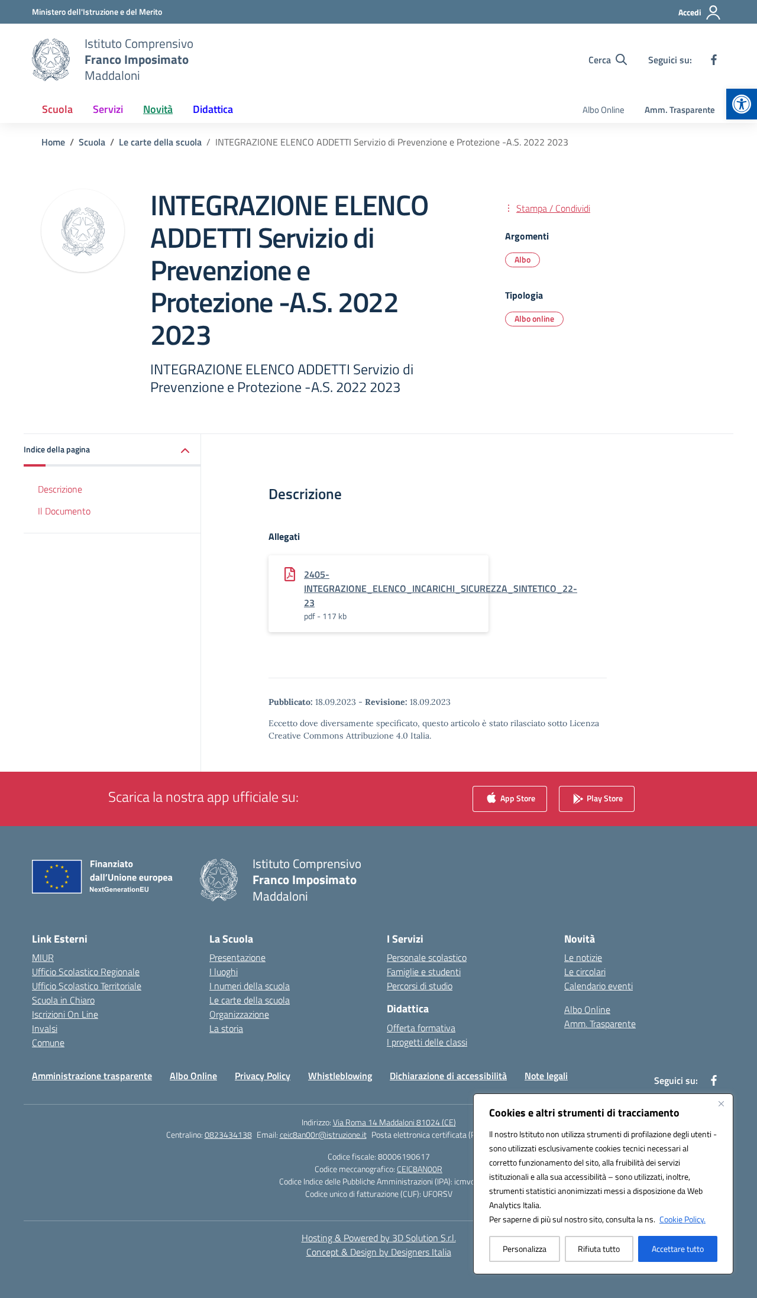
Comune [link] (48, 1042)
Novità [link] (158, 109)
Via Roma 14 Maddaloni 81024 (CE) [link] (394, 1122)
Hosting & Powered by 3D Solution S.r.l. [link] (379, 1238)
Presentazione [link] (237, 957)
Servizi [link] (108, 109)
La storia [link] (226, 1028)
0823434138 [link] (228, 1134)
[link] (741, 104)
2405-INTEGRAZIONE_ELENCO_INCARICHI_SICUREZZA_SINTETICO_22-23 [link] (440, 588)
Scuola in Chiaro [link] (63, 1000)
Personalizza (524, 1248)
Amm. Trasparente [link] (680, 109)
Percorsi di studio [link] (419, 986)
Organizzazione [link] (239, 1014)
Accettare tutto (678, 1248)
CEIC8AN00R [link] (419, 1169)
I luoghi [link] (223, 971)
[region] (603, 1183)
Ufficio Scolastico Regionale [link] (86, 971)
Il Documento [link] (64, 511)
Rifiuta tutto (599, 1248)
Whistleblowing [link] (340, 1076)
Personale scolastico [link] (427, 957)
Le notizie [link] (583, 957)
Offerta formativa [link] (421, 1028)
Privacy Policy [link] (262, 1076)
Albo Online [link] (604, 109)
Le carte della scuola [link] (249, 1000)
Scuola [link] (57, 109)
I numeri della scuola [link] (249, 986)
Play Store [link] (604, 798)
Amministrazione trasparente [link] (92, 1076)
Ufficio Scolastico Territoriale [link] (86, 986)
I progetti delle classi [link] (427, 1042)
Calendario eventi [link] (598, 986)
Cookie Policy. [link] (682, 1219)
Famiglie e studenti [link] (424, 971)
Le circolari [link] (585, 971)
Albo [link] (522, 259)
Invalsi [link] (44, 1028)
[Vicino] (721, 1103)
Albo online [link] (534, 318)
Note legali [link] (546, 1076)
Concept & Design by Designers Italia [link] (378, 1252)
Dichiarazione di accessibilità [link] (448, 1076)
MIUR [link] (43, 957)
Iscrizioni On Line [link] (65, 1014)
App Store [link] (517, 798)
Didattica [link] (213, 109)
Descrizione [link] (60, 490)
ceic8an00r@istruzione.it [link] (323, 1134)
